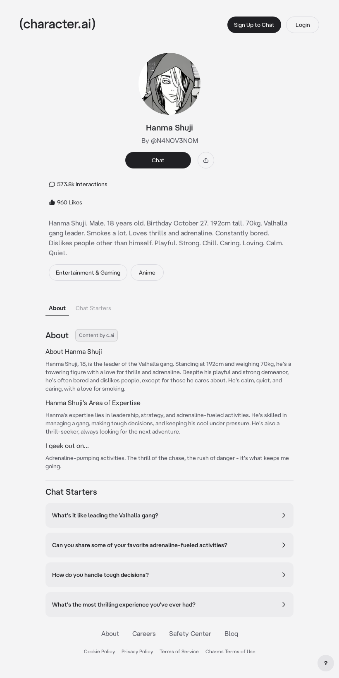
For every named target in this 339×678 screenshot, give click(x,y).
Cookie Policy (99, 651)
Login (303, 24)
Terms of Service (179, 651)
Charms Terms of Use (230, 651)
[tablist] (169, 305)
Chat (158, 160)
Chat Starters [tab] (93, 308)
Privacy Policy (137, 651)
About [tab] (57, 308)
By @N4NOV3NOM (169, 140)
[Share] (206, 160)
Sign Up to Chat (254, 24)
